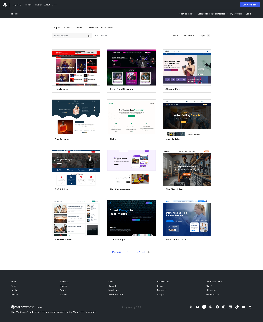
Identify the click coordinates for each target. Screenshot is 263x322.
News (13, 286)
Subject (204, 35)
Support (112, 286)
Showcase (64, 281)
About (13, 281)
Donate (161, 290)
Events (160, 286)
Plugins (63, 290)
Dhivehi (40, 307)
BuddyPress (212, 294)
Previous (116, 252)
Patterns (63, 294)
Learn (111, 281)
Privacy (14, 294)
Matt (209, 286)
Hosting (14, 290)
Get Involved (163, 281)
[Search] (89, 35)
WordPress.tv (115, 294)
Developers (113, 290)
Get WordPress (250, 5)
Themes (14, 14)
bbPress (211, 290)
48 (143, 252)
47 (138, 252)
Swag (161, 294)
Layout (175, 35)
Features (188, 35)
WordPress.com (214, 281)
